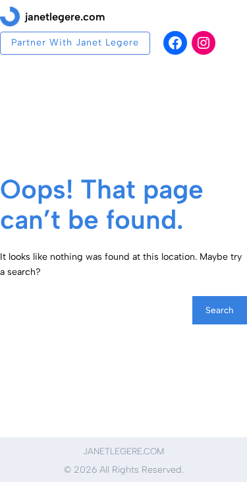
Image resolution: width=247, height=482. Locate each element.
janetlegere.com (65, 16)
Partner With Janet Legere (75, 42)
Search (220, 310)
